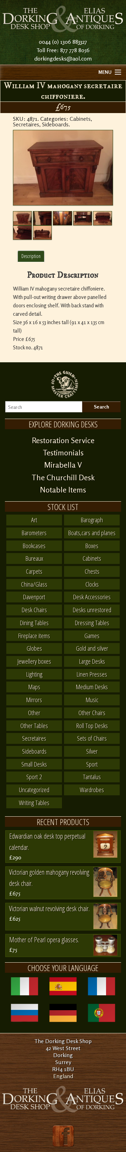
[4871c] (82, 218)
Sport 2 (34, 776)
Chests (92, 571)
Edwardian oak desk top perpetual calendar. (47, 841)
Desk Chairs (34, 609)
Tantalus (92, 776)
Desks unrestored (92, 609)
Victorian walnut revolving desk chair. (49, 908)
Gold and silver (92, 648)
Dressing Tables (92, 622)
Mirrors (34, 699)
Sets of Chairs (92, 738)
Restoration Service (63, 440)
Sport (92, 764)
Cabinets (80, 118)
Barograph (92, 519)
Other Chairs (91, 712)
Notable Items (63, 489)
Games (91, 635)
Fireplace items (34, 635)
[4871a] (42, 218)
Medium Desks (92, 686)
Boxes (91, 545)
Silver (92, 751)
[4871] (63, 167)
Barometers (34, 532)
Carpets (34, 571)
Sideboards (55, 124)
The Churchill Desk (63, 477)
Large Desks (92, 661)
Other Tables (34, 725)
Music (92, 699)
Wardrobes (92, 789)
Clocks (92, 584)
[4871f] (42, 232)
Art (34, 519)
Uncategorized (34, 789)
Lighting (34, 674)
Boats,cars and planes (91, 532)
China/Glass (34, 584)
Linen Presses (92, 674)
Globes (34, 648)
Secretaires (26, 124)
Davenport (34, 596)
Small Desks (34, 764)
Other (34, 712)
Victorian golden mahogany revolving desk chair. (49, 877)
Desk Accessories (92, 596)
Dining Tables (34, 622)
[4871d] (102, 218)
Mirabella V (63, 464)
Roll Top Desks (92, 725)
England (63, 1076)
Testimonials (63, 452)
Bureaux (34, 558)
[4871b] (62, 218)
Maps (34, 686)
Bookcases (34, 545)
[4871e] (22, 232)
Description (31, 256)
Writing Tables (34, 802)
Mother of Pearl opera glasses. (44, 939)
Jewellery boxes (34, 661)
